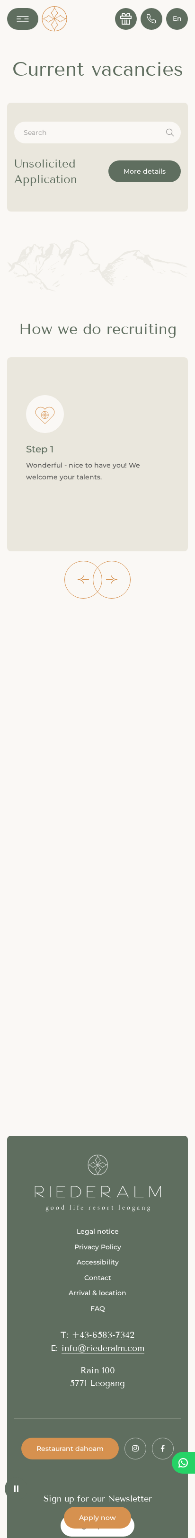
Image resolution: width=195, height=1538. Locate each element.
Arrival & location (97, 1293)
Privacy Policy (97, 1247)
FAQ (97, 1308)
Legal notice (98, 1231)
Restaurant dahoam (70, 1448)
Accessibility (98, 1262)
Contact (97, 1277)
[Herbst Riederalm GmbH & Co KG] (54, 19)
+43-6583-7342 (103, 1335)
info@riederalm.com (103, 1348)
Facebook (163, 1448)
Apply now (97, 1517)
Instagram (135, 1448)
